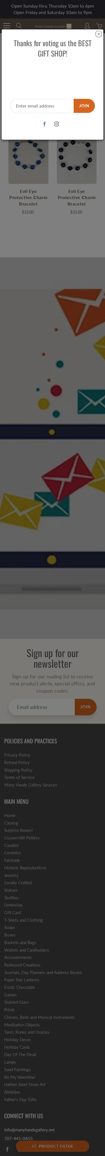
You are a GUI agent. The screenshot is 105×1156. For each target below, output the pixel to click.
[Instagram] (57, 124)
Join (84, 105)
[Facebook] (45, 124)
